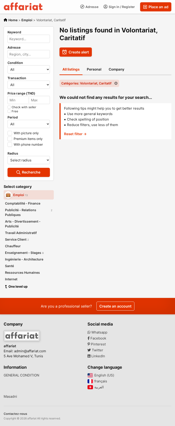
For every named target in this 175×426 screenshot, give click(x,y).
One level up (18, 286)
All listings (71, 69)
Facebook (98, 338)
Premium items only (28, 139)
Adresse (91, 7)
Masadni (10, 396)
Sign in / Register (121, 7)
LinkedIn (97, 356)
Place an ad (158, 7)
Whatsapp (98, 332)
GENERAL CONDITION (21, 375)
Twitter (97, 350)
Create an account (115, 306)
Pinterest (98, 344)
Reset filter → (75, 134)
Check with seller (24, 107)
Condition (15, 63)
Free (15, 111)
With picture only (26, 133)
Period (13, 117)
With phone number (28, 144)
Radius (13, 153)
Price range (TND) (21, 93)
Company (116, 69)
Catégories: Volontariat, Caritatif (86, 83)
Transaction (17, 78)
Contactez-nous (15, 413)
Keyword (14, 32)
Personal (94, 69)
